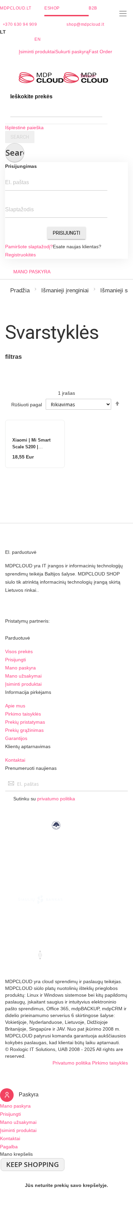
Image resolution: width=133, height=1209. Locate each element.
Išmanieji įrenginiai (65, 290)
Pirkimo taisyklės (23, 714)
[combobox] (56, 110)
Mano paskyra (20, 667)
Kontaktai (15, 760)
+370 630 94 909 (20, 24)
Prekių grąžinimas (24, 730)
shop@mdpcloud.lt (85, 24)
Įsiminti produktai (37, 51)
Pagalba (9, 1146)
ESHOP (52, 8)
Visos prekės (19, 651)
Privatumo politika (72, 1063)
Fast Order (100, 51)
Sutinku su (44, 798)
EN (37, 39)
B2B (93, 8)
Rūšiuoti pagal (26, 404)
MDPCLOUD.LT (15, 8)
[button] (66, 31)
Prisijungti (66, 233)
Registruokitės (20, 254)
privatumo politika (56, 798)
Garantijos (16, 738)
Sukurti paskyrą (72, 51)
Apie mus (15, 705)
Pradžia (20, 290)
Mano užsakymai (23, 676)
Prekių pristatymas (25, 722)
